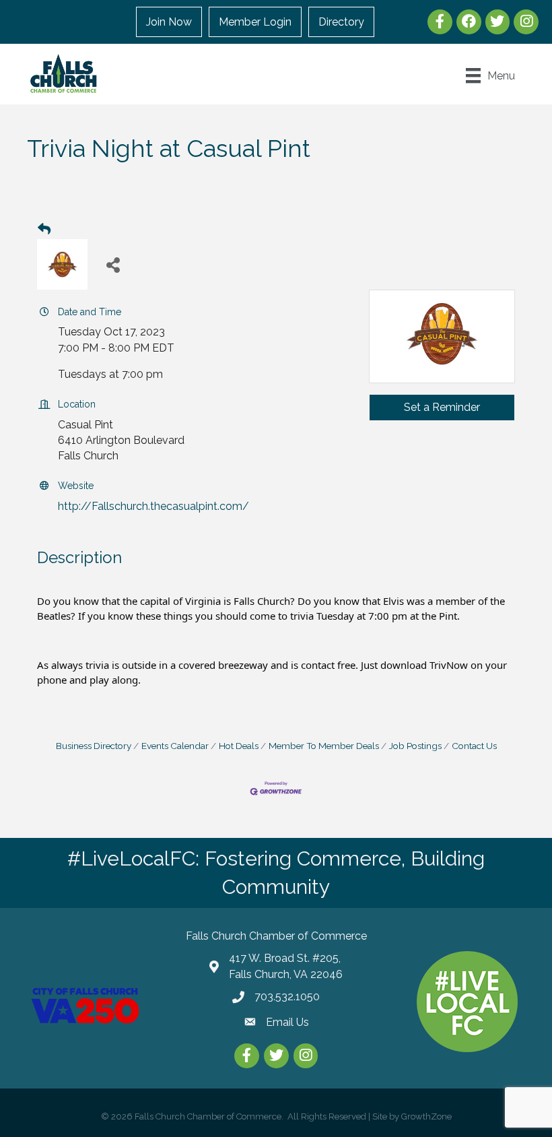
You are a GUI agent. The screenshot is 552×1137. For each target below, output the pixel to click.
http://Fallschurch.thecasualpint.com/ (153, 506)
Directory (341, 21)
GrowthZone (426, 1116)
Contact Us (474, 745)
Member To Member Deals (324, 745)
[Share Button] (113, 264)
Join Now (169, 21)
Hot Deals (238, 745)
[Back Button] (44, 229)
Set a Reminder (442, 407)
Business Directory (93, 745)
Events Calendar (175, 745)
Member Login (255, 21)
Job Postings (415, 745)
